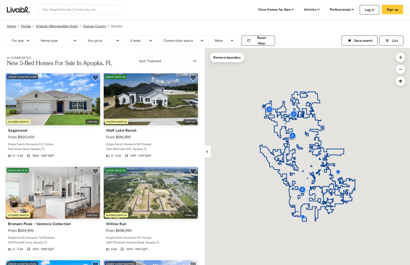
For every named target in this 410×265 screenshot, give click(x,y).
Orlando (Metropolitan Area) (57, 26)
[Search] (114, 9)
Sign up (392, 9)
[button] (359, 40)
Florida (26, 26)
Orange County (94, 26)
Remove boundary (227, 57)
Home (11, 26)
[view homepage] (18, 9)
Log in (369, 10)
